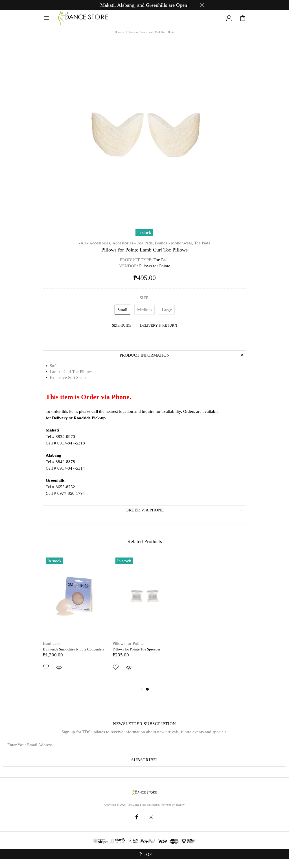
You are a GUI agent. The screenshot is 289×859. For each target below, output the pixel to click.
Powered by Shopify (173, 804)
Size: (145, 298)
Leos (186, 643)
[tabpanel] (75, 620)
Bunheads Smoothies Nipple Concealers (73, 649)
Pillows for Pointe (128, 643)
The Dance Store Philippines (83, 18)
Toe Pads (202, 243)
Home (118, 32)
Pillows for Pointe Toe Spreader (136, 649)
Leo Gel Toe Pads (195, 649)
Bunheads (51, 643)
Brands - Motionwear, (174, 243)
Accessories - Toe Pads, (133, 243)
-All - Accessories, (95, 243)
